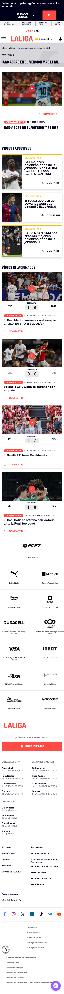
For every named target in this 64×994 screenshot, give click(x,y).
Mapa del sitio (33, 932)
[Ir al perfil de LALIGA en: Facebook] (5, 914)
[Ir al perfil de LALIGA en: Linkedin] (32, 914)
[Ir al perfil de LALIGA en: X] (23, 914)
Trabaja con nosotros (37, 942)
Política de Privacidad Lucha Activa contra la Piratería (32, 983)
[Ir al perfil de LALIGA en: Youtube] (59, 914)
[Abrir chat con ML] (56, 986)
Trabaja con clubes (36, 947)
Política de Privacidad (16, 973)
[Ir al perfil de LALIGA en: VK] (50, 914)
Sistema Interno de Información (21, 958)
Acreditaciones (34, 937)
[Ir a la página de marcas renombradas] (13, 949)
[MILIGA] (59, 39)
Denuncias (32, 927)
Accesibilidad (12, 963)
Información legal (14, 967)
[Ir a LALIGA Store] (32, 30)
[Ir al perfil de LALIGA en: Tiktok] (41, 914)
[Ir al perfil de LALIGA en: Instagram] (14, 914)
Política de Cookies (15, 977)
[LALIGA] (22, 38)
